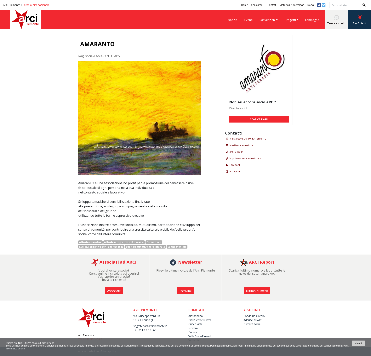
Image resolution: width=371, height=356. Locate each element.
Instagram (235, 171)
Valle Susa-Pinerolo (200, 336)
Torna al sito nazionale (36, 5)
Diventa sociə (251, 324)
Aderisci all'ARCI (253, 320)
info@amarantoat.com (242, 145)
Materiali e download (292, 5)
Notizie (232, 20)
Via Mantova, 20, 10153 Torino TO (248, 138)
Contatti (272, 5)
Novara (193, 328)
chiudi (358, 343)
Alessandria (195, 316)
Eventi (248, 20)
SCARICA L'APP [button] (259, 119)
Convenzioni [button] (267, 20)
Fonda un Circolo (254, 316)
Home (244, 5)
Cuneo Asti (195, 324)
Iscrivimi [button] (185, 291)
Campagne (312, 20)
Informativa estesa (15, 348)
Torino (192, 332)
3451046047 (236, 151)
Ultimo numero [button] (257, 291)
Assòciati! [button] (359, 23)
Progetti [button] (290, 20)
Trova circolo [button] (336, 23)
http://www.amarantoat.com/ (245, 158)
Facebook (235, 165)
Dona (310, 5)
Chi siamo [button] (257, 5)
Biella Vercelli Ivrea (200, 320)
